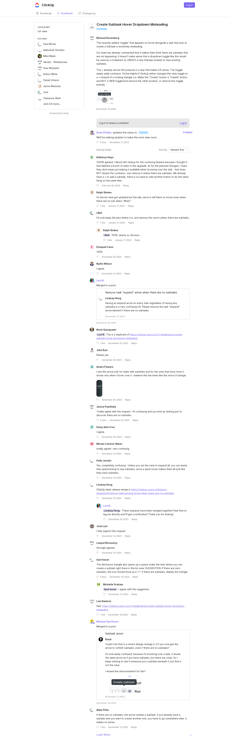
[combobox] (179, 149)
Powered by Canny (59, 113)
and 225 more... (52, 103)
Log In (183, 123)
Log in (189, 5)
